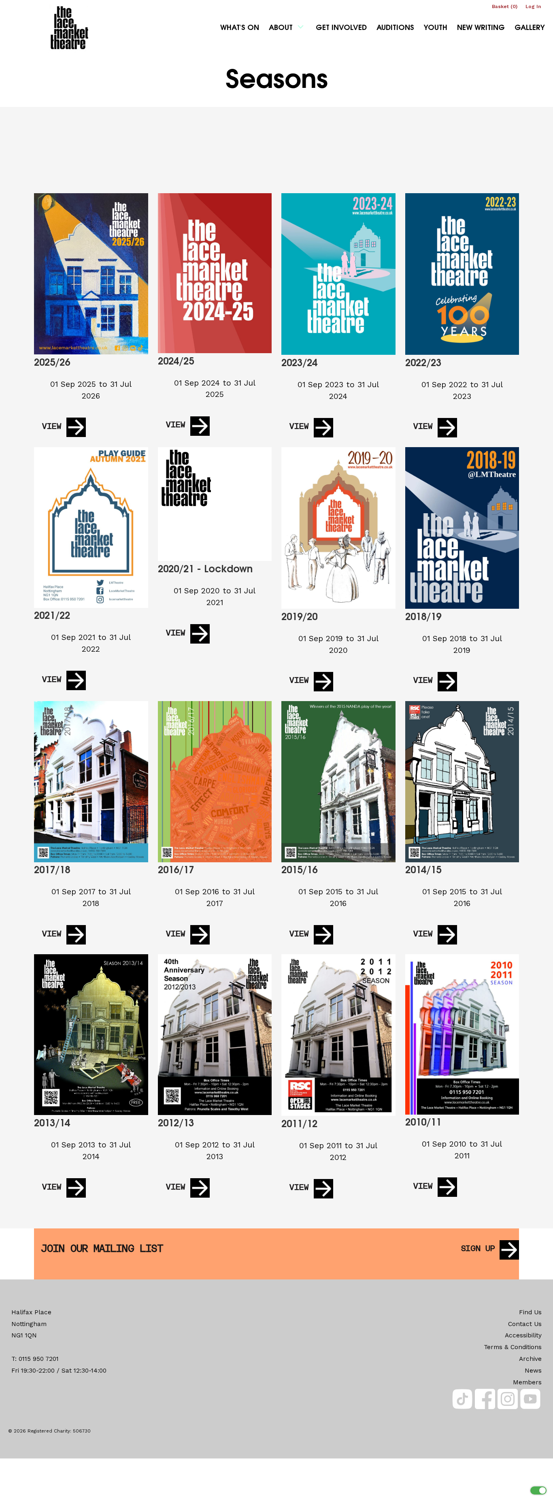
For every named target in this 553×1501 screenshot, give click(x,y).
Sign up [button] (478, 1249)
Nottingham (29, 1324)
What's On (239, 28)
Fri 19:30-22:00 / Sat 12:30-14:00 (58, 1370)
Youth (435, 28)
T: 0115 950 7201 (35, 1358)
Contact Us (525, 1324)
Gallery (530, 28)
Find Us (530, 1312)
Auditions (395, 28)
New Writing (481, 28)
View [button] (52, 427)
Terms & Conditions (513, 1347)
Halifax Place (31, 1312)
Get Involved (341, 28)
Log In (533, 6)
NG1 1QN (24, 1335)
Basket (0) (504, 6)
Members (527, 1382)
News (533, 1370)
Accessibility (523, 1335)
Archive (530, 1358)
